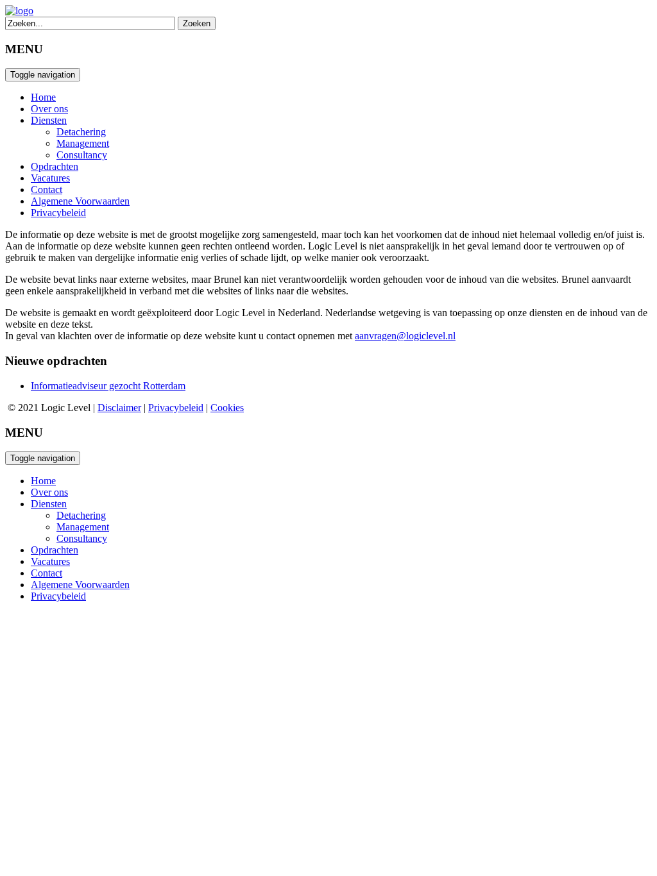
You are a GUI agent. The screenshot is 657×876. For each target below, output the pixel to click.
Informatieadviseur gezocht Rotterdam (108, 385)
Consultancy (81, 154)
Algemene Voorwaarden (80, 201)
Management (82, 143)
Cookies (227, 407)
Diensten (49, 120)
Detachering (81, 131)
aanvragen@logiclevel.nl (405, 335)
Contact (46, 189)
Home (43, 97)
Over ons (49, 108)
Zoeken (196, 23)
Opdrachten (54, 166)
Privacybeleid (58, 212)
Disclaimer (119, 407)
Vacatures (50, 178)
